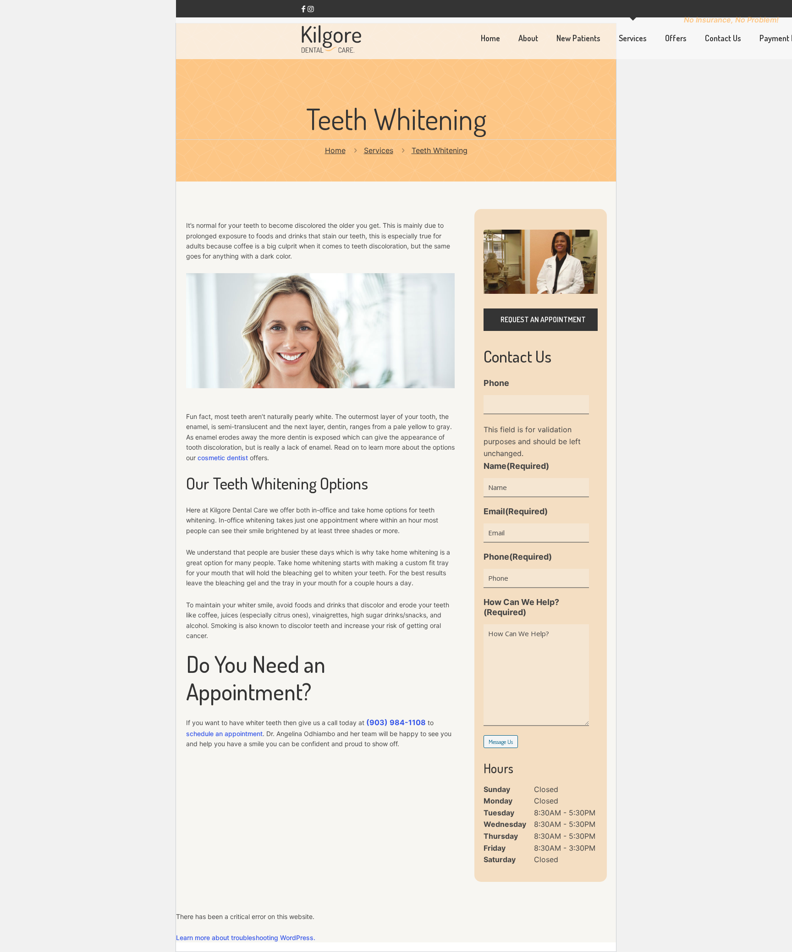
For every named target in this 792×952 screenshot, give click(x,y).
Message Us (501, 741)
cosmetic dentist (223, 458)
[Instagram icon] (310, 8)
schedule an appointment (224, 733)
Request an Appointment (543, 319)
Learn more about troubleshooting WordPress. (245, 937)
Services (378, 150)
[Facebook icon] (303, 8)
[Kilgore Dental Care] (331, 38)
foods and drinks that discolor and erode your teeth (372, 605)
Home (335, 150)
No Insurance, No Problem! (731, 19)
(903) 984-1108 (396, 722)
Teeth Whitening (440, 150)
